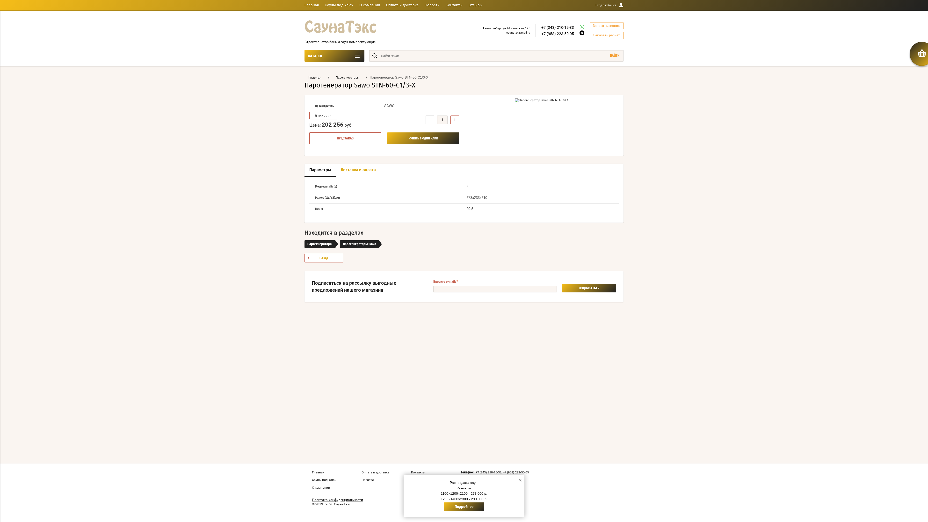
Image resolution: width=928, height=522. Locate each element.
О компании (369, 5)
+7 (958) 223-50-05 (557, 33)
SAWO (389, 106)
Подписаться (589, 288)
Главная (311, 5)
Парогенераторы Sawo (359, 244)
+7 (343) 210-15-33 (557, 27)
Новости (432, 5)
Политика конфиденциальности (337, 500)
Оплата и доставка (402, 5)
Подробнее (464, 507)
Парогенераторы (319, 244)
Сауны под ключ (339, 5)
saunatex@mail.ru (518, 32)
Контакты (454, 5)
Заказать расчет (606, 35)
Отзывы (476, 5)
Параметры (320, 170)
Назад (323, 258)
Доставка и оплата (358, 170)
